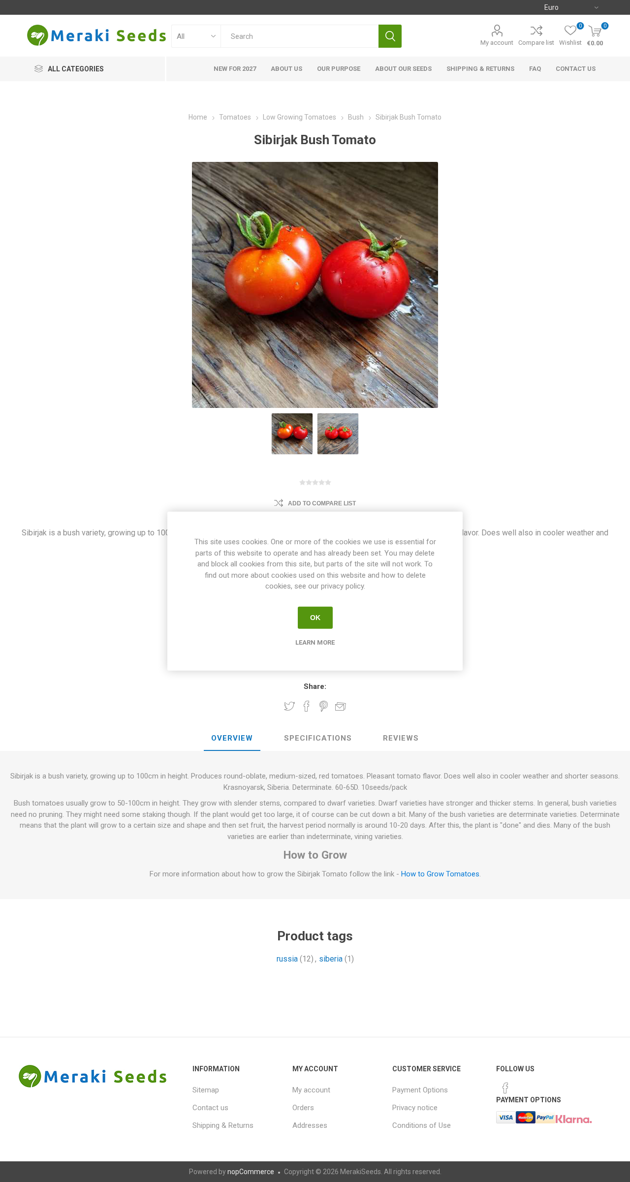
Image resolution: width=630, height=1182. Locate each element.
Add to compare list (322, 503)
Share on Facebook (306, 706)
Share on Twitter (289, 706)
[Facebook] (505, 1088)
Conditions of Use (421, 1125)
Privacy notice (415, 1107)
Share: (315, 686)
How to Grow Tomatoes (440, 874)
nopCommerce (250, 1172)
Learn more (315, 642)
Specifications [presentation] (318, 738)
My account (496, 42)
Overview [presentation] (232, 738)
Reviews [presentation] (401, 738)
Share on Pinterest (323, 706)
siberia (331, 959)
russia (287, 959)
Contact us (210, 1107)
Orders (303, 1107)
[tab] (232, 738)
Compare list (536, 42)
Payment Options (420, 1090)
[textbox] (299, 36)
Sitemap (205, 1090)
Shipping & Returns (222, 1125)
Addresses (309, 1125)
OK (315, 618)
